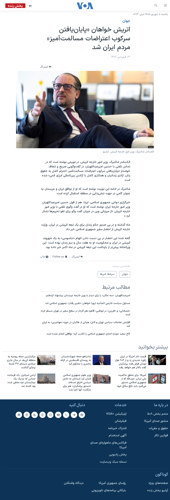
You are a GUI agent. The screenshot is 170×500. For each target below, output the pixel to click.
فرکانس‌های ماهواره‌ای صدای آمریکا (108, 445)
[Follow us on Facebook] (82, 415)
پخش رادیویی (118, 454)
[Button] (46, 66)
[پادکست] (27, 415)
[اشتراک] (19, 415)
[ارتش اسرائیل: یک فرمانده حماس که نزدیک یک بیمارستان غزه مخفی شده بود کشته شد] (46, 379)
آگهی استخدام (118, 435)
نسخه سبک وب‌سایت (113, 461)
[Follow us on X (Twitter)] (66, 415)
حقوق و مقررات (158, 428)
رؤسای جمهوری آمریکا (112, 483)
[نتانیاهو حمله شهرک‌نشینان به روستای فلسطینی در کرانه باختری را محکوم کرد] (102, 360)
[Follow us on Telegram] (74, 415)
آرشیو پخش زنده (157, 490)
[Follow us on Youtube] (58, 415)
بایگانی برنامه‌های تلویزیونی (108, 490)
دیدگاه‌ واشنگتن (74, 483)
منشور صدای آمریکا (156, 421)
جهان (126, 21)
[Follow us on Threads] (42, 415)
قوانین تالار (161, 435)
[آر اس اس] (34, 415)
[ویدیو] (30, 5)
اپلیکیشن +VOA (116, 414)
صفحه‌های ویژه (158, 483)
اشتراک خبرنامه (117, 428)
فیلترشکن (121, 421)
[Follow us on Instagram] (50, 415)
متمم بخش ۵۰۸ (157, 414)
